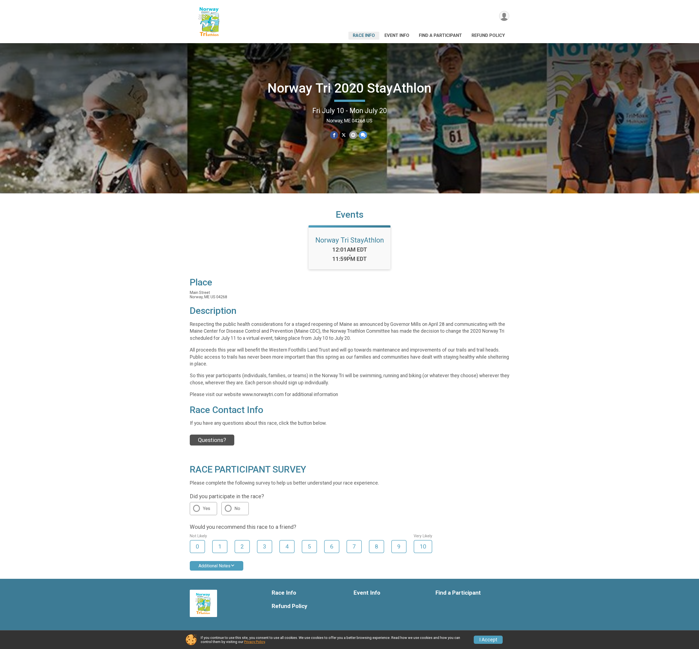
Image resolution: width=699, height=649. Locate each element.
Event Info (396, 35)
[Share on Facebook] (334, 135)
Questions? (212, 440)
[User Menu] (504, 16)
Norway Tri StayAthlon (349, 240)
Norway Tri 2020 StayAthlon (349, 88)
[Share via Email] (353, 135)
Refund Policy (488, 35)
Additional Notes (214, 565)
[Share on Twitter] (344, 135)
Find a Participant (440, 35)
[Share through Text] (363, 135)
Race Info (364, 35)
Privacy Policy (254, 642)
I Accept (488, 639)
